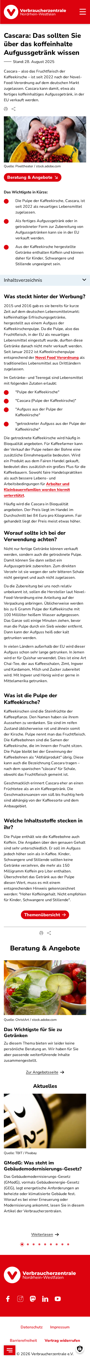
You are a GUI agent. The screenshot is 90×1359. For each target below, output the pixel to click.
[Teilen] (13, 109)
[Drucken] (6, 109)
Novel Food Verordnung (57, 357)
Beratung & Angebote (29, 177)
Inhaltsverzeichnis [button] (23, 280)
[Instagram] (20, 1299)
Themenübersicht (42, 915)
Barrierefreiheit (23, 1340)
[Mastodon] (32, 1299)
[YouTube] (57, 1299)
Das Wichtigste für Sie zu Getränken (33, 1032)
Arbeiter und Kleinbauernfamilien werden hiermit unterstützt (37, 489)
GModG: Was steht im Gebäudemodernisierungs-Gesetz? (43, 1166)
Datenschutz (31, 1327)
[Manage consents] (80, 1349)
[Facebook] (7, 1299)
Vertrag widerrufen (62, 1340)
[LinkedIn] (45, 1299)
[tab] (22, 1244)
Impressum (60, 1327)
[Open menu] (9, 1350)
